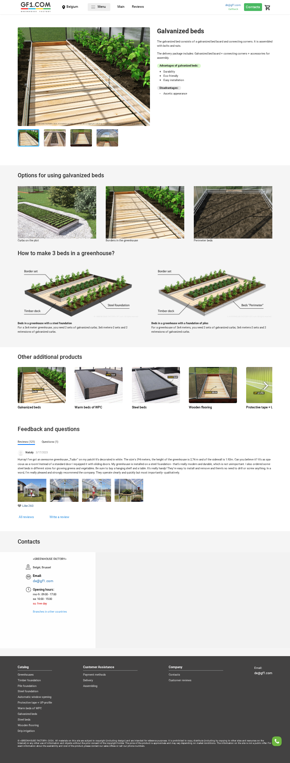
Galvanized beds (27, 714)
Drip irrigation (26, 731)
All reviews (26, 517)
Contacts (253, 7)
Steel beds (24, 719)
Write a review (59, 517)
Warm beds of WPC (30, 708)
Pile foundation (27, 686)
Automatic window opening (34, 697)
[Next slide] (144, 78)
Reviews (138, 7)
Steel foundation (28, 691)
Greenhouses (26, 674)
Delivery (88, 680)
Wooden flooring (28, 725)
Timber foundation (29, 680)
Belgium (72, 6)
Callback (233, 9)
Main (120, 7)
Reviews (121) (26, 441)
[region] (145, 600)
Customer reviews (180, 680)
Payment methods (94, 674)
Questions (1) (50, 441)
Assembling (90, 686)
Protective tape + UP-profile (35, 702)
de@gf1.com (233, 5)
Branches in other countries (50, 611)
